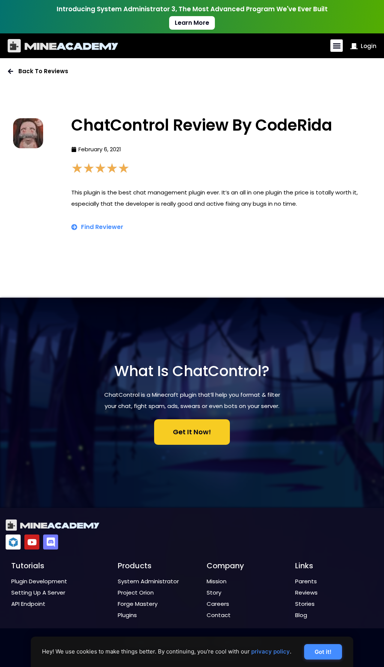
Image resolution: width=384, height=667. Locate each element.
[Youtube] (31, 542)
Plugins (127, 615)
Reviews (306, 592)
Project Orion (136, 592)
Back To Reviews (43, 71)
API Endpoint (28, 604)
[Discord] (50, 542)
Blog (301, 615)
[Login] (354, 46)
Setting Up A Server (38, 592)
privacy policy (270, 651)
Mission (216, 581)
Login (368, 46)
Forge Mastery (138, 604)
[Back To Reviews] (11, 71)
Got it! (323, 651)
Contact (219, 615)
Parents (306, 581)
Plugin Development (39, 581)
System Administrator (148, 581)
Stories (305, 604)
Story (214, 592)
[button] (336, 45)
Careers (218, 604)
